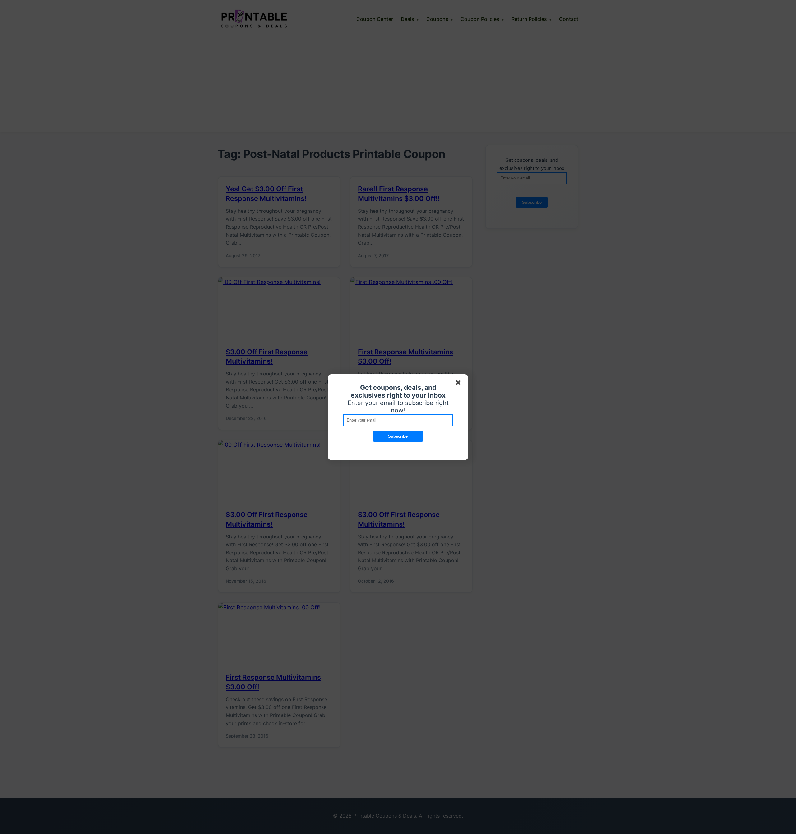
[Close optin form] (459, 384)
